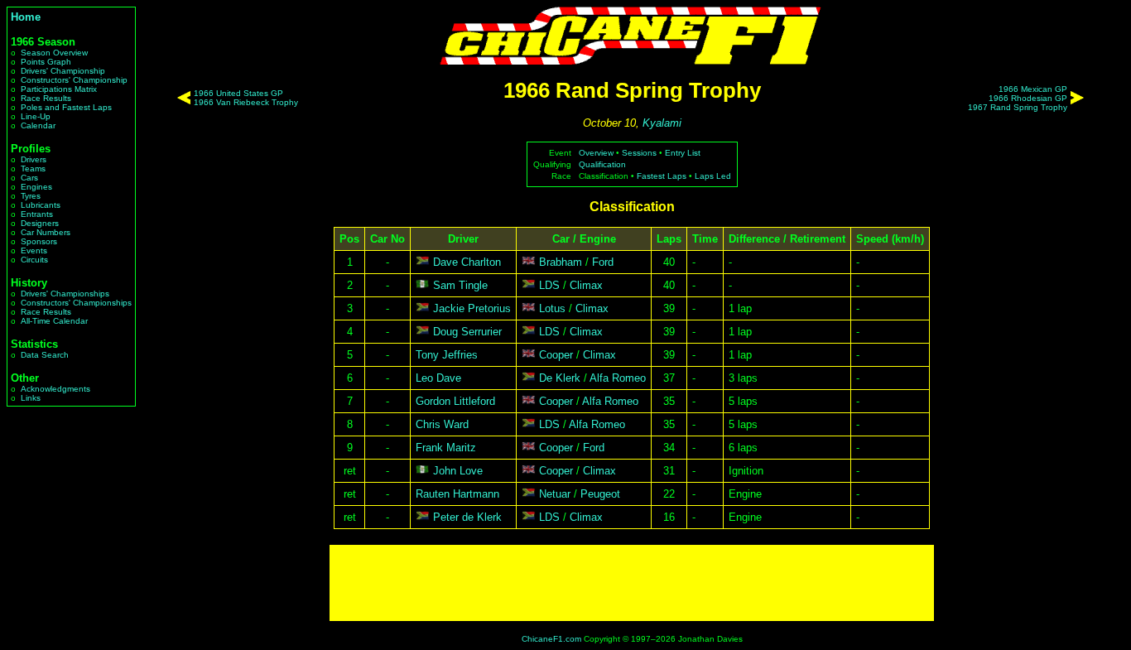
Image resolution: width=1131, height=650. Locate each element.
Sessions (639, 152)
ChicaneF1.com (551, 638)
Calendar (38, 125)
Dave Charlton (467, 262)
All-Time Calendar (54, 320)
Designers (40, 223)
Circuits (34, 259)
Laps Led (713, 176)
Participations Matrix (59, 89)
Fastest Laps (661, 176)
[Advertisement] (631, 583)
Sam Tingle (460, 285)
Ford (603, 262)
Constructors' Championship (74, 79)
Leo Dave (438, 378)
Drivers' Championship (63, 70)
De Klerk (559, 378)
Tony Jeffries (447, 355)
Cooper (556, 355)
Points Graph (46, 61)
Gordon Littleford (455, 401)
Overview (596, 152)
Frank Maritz (446, 447)
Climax (586, 285)
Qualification (602, 164)
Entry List (682, 152)
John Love (458, 471)
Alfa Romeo (618, 378)
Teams (33, 168)
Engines (36, 186)
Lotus (552, 308)
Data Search (45, 354)
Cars (29, 177)
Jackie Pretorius (472, 308)
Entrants (37, 214)
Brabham (560, 262)
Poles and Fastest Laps (66, 107)
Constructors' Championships (76, 302)
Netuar (554, 494)
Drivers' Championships (65, 293)
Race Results (46, 98)
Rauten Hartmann (457, 494)
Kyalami (662, 123)
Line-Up (36, 116)
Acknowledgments (55, 388)
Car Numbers (45, 232)
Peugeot (600, 494)
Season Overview (54, 52)
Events (34, 250)
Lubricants (40, 204)
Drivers (33, 159)
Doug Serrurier (467, 331)
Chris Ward (442, 424)
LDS (549, 285)
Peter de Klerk (467, 517)
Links (31, 397)
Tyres (31, 195)
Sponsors (39, 241)
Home (26, 17)
